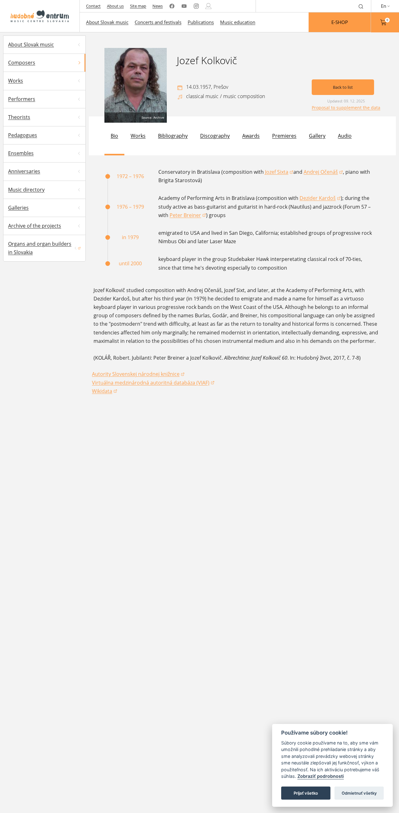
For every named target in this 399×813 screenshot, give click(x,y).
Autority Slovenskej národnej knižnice (136, 374)
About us (115, 6)
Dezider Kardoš (320, 198)
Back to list (343, 87)
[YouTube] (184, 6)
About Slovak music (107, 22)
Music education (237, 22)
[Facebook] (172, 6)
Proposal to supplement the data (346, 108)
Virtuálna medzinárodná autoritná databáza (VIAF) (150, 383)
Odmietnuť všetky (359, 793)
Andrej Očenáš (323, 172)
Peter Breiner (188, 216)
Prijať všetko (306, 793)
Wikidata (104, 391)
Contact (93, 6)
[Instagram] (196, 6)
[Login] (208, 6)
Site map (138, 6)
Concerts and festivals (158, 22)
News (157, 6)
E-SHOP (339, 22)
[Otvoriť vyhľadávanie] (361, 6)
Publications (201, 22)
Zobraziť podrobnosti (320, 776)
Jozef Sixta (279, 172)
